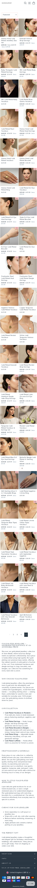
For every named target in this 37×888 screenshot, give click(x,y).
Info (4, 858)
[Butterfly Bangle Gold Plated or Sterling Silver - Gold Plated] (20, 468)
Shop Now (7, 854)
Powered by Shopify (18, 886)
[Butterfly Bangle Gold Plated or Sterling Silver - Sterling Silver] (22, 468)
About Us (6, 863)
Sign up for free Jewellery (16, 868)
